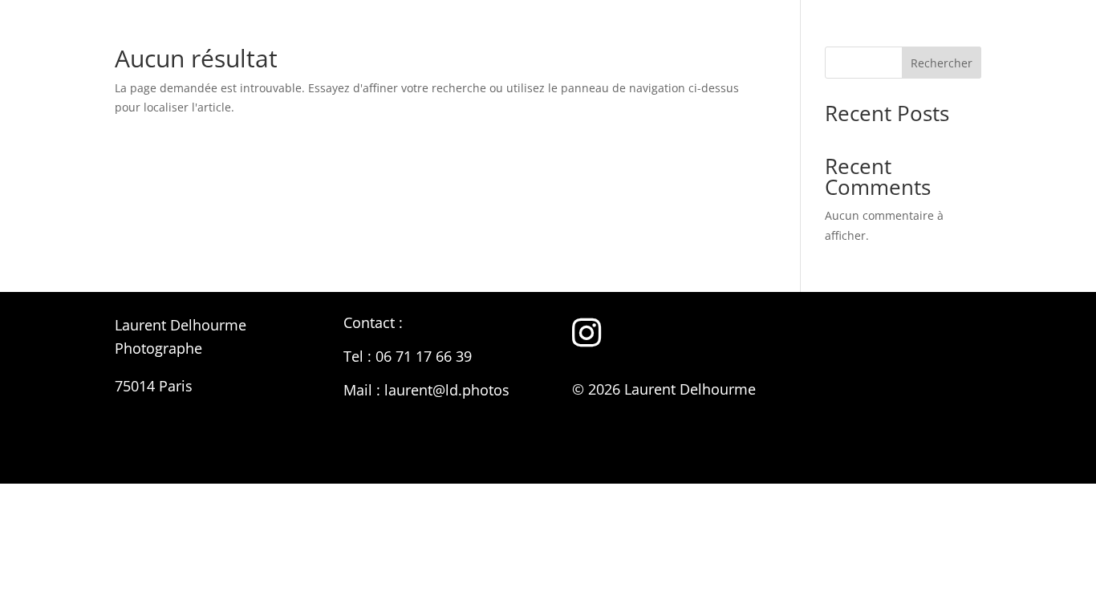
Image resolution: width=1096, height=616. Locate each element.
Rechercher (941, 63)
